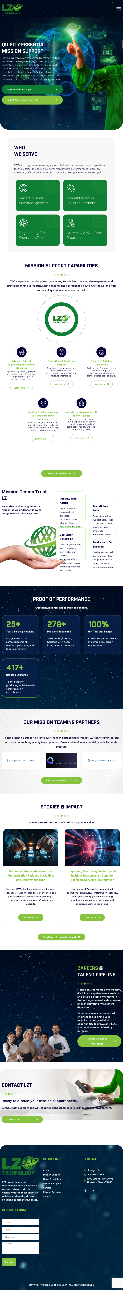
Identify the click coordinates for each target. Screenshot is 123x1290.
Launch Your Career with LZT (22, 99)
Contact (47, 1196)
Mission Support (52, 1174)
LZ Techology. (59, 1285)
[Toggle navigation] (118, 9)
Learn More (19, 387)
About (46, 1170)
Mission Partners (52, 1192)
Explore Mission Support (20, 89)
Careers (47, 1187)
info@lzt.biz (94, 1170)
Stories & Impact (52, 1183)
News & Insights (52, 1179)
